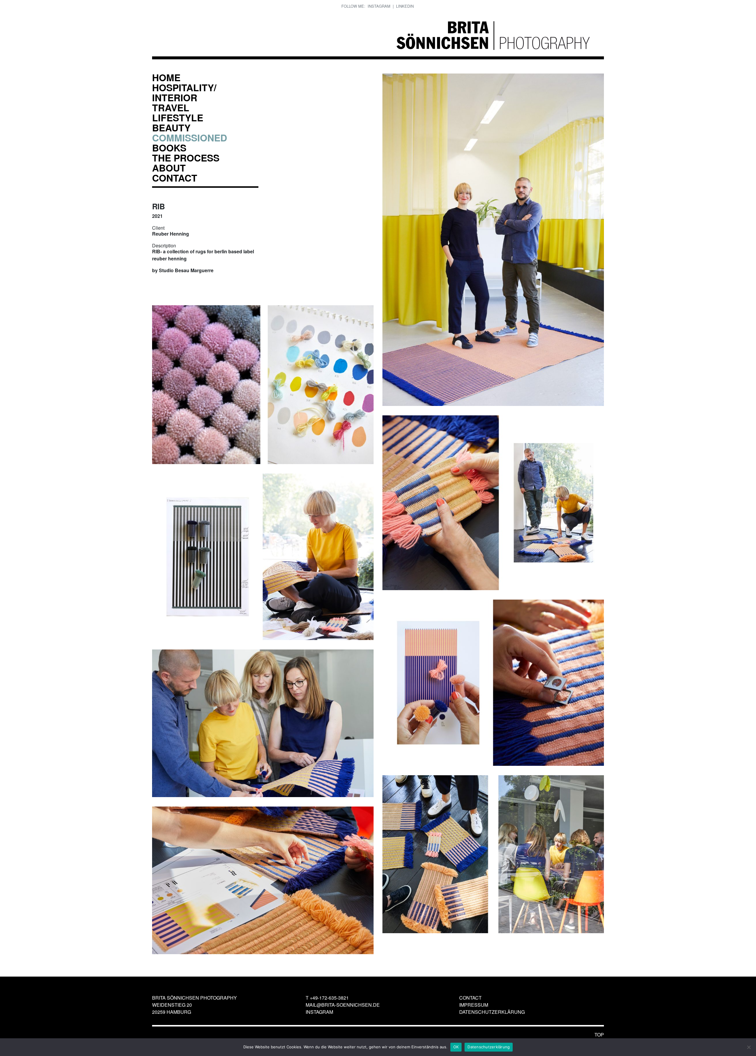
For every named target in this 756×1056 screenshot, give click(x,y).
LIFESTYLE (177, 117)
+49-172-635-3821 (329, 997)
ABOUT (169, 167)
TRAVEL (170, 107)
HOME (166, 77)
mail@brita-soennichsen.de (343, 1004)
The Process (185, 157)
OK (456, 1046)
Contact (470, 997)
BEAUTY (171, 127)
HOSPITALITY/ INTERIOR (184, 92)
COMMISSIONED (189, 137)
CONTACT (174, 178)
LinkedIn (405, 6)
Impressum (473, 1004)
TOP (599, 1034)
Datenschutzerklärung (492, 1011)
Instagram (379, 6)
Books (169, 147)
